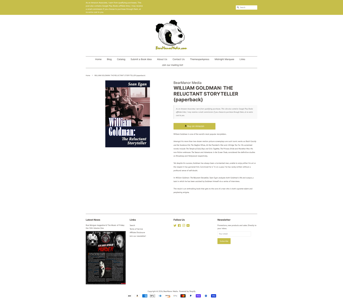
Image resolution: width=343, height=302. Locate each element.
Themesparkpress (199, 59)
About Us (162, 59)
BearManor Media (170, 291)
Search (132, 225)
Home (98, 59)
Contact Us (179, 59)
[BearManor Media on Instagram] (183, 226)
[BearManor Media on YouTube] (188, 226)
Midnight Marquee (224, 59)
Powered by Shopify (187, 291)
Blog (109, 59)
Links (242, 59)
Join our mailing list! (172, 65)
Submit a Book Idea (141, 59)
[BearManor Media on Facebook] (179, 226)
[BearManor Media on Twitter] (175, 226)
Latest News (93, 219)
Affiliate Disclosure (137, 232)
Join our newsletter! (138, 236)
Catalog (121, 59)
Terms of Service (136, 229)
